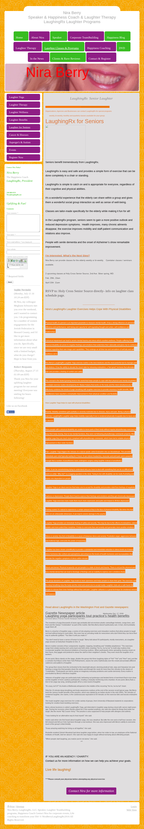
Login (134, 806)
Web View (132, 810)
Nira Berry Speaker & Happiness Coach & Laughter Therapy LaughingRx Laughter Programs (72, 17)
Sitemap (20, 806)
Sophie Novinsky (22, 289)
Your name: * (11, 235)
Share (11, 412)
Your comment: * (12, 213)
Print (12, 806)
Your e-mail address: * (19, 242)
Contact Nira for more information (91, 791)
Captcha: (17, 257)
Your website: (11, 249)
